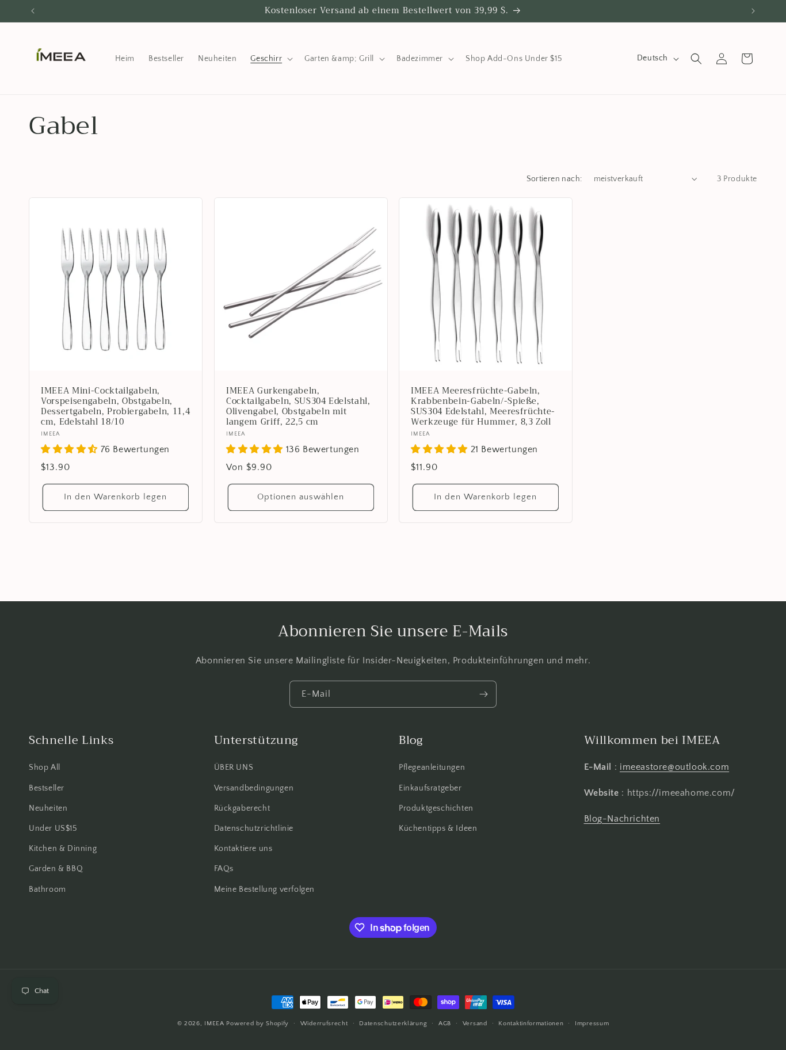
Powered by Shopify (257, 1023)
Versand (475, 1023)
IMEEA (214, 1023)
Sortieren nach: (554, 179)
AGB (444, 1023)
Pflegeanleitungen (432, 767)
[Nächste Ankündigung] (753, 11)
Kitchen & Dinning (63, 848)
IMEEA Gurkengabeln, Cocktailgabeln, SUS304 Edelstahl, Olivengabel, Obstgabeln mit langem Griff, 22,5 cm (298, 407)
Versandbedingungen (254, 788)
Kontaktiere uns (243, 848)
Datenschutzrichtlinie (254, 828)
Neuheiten (48, 808)
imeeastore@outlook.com (674, 767)
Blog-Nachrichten (622, 819)
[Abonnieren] (483, 694)
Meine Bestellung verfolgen (264, 889)
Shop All (44, 767)
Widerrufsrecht (324, 1023)
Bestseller (46, 788)
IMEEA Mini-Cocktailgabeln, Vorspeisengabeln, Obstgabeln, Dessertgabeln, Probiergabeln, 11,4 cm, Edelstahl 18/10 (115, 407)
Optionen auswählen (300, 497)
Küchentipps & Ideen (438, 828)
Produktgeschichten (436, 808)
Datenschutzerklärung (393, 1023)
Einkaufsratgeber (430, 788)
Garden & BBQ (56, 868)
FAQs (224, 868)
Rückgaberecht (242, 808)
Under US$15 (53, 828)
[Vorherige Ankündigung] (32, 11)
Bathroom (47, 889)
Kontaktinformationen (530, 1023)
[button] (270, 59)
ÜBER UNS (234, 767)
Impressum (592, 1023)
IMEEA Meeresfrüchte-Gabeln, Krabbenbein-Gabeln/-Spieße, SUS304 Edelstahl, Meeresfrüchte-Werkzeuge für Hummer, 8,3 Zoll (483, 407)
